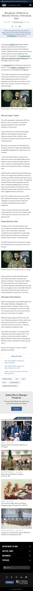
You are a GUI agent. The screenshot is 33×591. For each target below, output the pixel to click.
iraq (23, 379)
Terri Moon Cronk (18, 22)
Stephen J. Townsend (18, 67)
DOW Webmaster (11, 36)
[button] (30, 5)
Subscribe (16, 409)
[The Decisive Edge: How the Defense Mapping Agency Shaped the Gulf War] (16, 493)
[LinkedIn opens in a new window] (21, 577)
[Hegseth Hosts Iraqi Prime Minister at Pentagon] (16, 434)
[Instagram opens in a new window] (16, 577)
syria (4, 382)
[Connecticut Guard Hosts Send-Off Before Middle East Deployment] (16, 522)
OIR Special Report (14, 382)
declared (7, 65)
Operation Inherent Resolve (9, 386)
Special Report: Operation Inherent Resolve (14, 361)
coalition (12, 44)
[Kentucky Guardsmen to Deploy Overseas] (16, 463)
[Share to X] (16, 27)
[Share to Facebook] (12, 27)
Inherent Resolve (7, 379)
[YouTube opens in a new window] (26, 577)
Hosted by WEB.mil (16, 589)
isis (17, 379)
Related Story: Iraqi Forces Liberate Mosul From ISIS (14, 367)
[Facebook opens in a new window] (12, 577)
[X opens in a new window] (7, 577)
